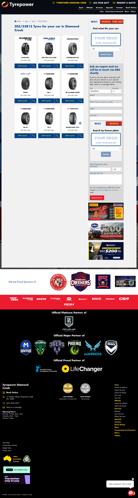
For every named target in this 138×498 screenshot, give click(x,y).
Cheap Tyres (7, 451)
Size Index (6, 443)
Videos (133, 11)
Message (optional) (96, 173)
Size (91, 88)
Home (18, 21)
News (127, 11)
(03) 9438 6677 (101, 3)
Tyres (81, 7)
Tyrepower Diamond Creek (71, 3)
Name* (92, 95)
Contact (119, 7)
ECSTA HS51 (25, 57)
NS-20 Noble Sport (73, 92)
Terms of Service (113, 190)
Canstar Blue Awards (10, 445)
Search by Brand (120, 393)
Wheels (89, 7)
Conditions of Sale (27, 494)
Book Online (131, 7)
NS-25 (25, 127)
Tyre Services (119, 414)
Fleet (102, 11)
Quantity (115, 88)
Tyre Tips (118, 398)
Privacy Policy (99, 190)
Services (99, 7)
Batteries (117, 411)
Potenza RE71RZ (72, 57)
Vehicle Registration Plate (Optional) (98, 165)
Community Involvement (114, 11)
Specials (109, 7)
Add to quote (22, 66)
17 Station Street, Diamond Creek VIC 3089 (19, 398)
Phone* (101, 102)
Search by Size (120, 390)
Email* (92, 109)
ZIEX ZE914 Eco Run (49, 57)
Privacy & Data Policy (14, 494)
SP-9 (49, 127)
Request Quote (97, 198)
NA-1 (49, 92)
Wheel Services (120, 416)
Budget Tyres (7, 448)
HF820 (25, 92)
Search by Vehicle (121, 387)
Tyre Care (118, 395)
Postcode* (93, 115)
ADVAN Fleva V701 (72, 127)
